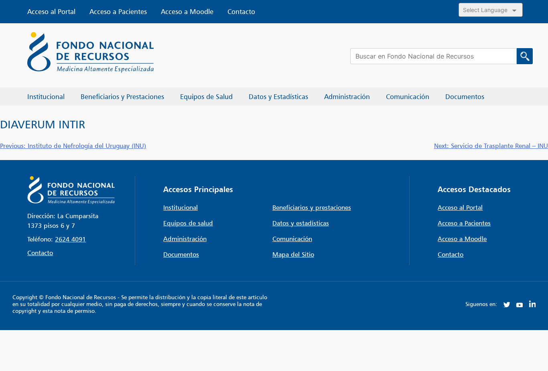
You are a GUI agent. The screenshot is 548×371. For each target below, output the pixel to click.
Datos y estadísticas (300, 223)
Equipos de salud (188, 223)
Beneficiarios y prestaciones (311, 207)
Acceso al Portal (51, 12)
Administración (185, 239)
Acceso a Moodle (187, 12)
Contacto (241, 12)
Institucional (180, 207)
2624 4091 (70, 239)
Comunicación (292, 239)
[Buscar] (525, 56)
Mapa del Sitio (293, 254)
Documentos (181, 254)
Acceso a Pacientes (118, 12)
